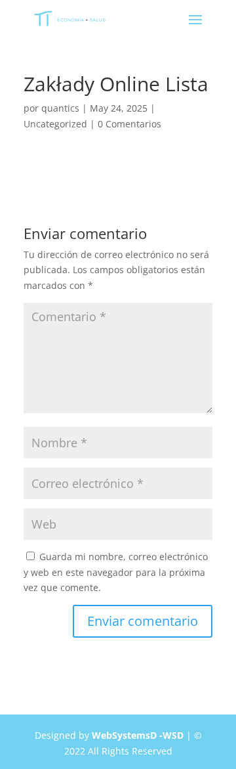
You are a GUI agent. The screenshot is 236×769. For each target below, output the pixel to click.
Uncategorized (55, 124)
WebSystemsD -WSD (138, 735)
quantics (60, 108)
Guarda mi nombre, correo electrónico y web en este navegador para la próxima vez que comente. (116, 572)
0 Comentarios (129, 124)
